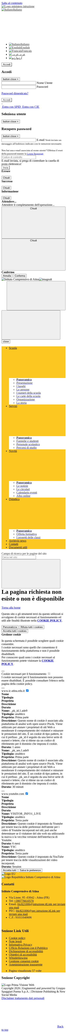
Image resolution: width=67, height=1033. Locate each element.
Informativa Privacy (20, 944)
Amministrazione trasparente (25, 964)
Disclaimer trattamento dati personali (22, 998)
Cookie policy (17, 938)
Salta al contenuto (11, 3)
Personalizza (10, 627)
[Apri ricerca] (36, 295)
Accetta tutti (15, 631)
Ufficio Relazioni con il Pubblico (28, 947)
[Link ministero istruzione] (17, 6)
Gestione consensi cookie (24, 961)
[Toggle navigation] (30, 325)
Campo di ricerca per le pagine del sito (24, 553)
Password (42, 86)
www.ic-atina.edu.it (13, 690)
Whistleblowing (18, 957)
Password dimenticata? (14, 93)
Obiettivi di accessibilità (23, 954)
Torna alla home (10, 607)
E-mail (40, 139)
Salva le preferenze (30, 870)
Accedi (6, 64)
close (6, 341)
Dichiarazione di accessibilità (26, 951)
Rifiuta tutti (32, 627)
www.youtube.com (13, 793)
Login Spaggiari (35, 153)
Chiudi (6, 177)
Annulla (7, 275)
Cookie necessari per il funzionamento (24, 673)
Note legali (15, 941)
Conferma (20, 275)
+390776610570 (24, 900)
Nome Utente (44, 82)
